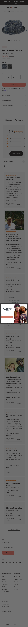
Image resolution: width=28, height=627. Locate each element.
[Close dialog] (25, 305)
